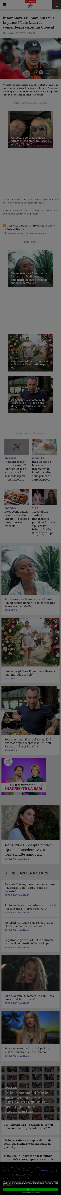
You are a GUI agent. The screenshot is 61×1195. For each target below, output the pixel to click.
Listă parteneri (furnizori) (7, 1185)
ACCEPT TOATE (30, 1189)
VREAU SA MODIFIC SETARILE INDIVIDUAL (30, 1192)
